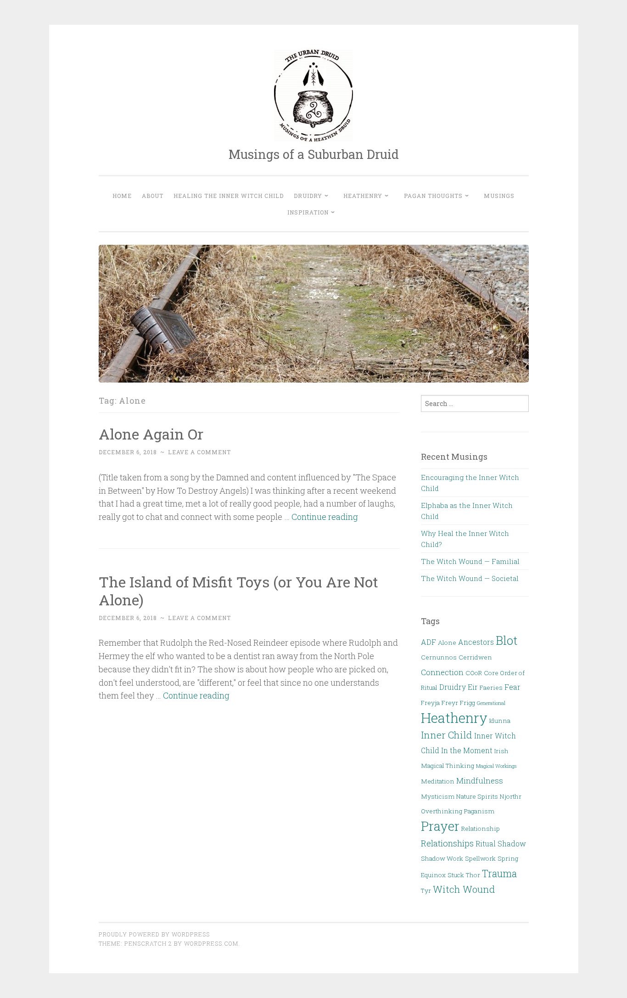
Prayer (440, 826)
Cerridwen (475, 657)
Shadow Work (442, 858)
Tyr (426, 890)
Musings (499, 195)
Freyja (430, 703)
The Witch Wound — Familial (470, 561)
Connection (442, 672)
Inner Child (446, 734)
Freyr (450, 703)
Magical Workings (496, 766)
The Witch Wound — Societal (470, 578)
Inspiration (308, 212)
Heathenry (362, 195)
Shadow (512, 843)
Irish (501, 751)
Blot (507, 640)
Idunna (499, 720)
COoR (473, 673)
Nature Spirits (477, 796)
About (152, 195)
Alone (447, 642)
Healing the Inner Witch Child (229, 195)
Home (122, 195)
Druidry (308, 195)
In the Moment (467, 750)
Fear (512, 687)
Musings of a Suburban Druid (314, 154)
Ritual (486, 843)
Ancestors (476, 642)
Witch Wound (464, 889)
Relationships (447, 843)
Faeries (491, 687)
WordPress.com (211, 943)
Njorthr (510, 796)
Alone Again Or (151, 434)
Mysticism (437, 796)
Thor (473, 875)
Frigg (467, 703)
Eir (473, 687)
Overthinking (441, 811)
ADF (428, 642)
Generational (491, 703)
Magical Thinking (447, 765)
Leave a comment (199, 452)
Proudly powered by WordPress (154, 934)
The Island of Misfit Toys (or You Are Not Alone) (238, 590)
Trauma (499, 873)
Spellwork (480, 858)
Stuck (456, 875)
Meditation (437, 781)
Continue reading (324, 516)
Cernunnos (439, 657)
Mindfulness (479, 780)
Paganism (479, 811)
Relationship (480, 828)
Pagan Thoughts (433, 195)
